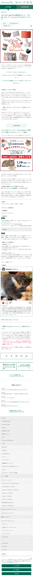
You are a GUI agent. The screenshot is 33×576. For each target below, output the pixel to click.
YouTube (4, 546)
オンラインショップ (6, 480)
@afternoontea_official (25, 225)
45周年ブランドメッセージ (9, 527)
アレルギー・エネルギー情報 (9, 472)
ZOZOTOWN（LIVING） (8, 486)
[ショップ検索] (26, 2)
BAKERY (4, 450)
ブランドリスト (6, 533)
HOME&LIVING (6, 421)
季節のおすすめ (6, 431)
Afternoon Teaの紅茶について (10, 466)
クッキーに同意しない (16, 569)
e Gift (4, 469)
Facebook (5, 537)
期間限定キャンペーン (8, 463)
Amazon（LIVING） (7, 493)
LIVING (3, 418)
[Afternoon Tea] (7, 2)
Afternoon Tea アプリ (7, 513)
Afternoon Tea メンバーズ (8, 509)
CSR (3, 443)
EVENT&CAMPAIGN (7, 440)
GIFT (3, 437)
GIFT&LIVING (6, 424)
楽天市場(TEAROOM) (8, 502)
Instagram (5, 543)
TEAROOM (4, 447)
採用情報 (3, 554)
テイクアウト (5, 460)
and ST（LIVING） (7, 499)
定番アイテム (5, 434)
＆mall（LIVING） (7, 496)
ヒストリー (5, 524)
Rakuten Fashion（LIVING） (10, 490)
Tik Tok (4, 549)
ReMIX (4, 427)
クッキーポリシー (9, 562)
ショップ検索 (4, 476)
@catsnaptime (18, 224)
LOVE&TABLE (6, 453)
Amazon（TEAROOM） (8, 505)
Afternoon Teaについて (8, 520)
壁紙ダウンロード (6, 517)
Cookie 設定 (16, 573)
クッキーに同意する (16, 565)
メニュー (4, 457)
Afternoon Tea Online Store (10, 483)
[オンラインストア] (18, 2)
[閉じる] (31, 559)
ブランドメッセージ (7, 530)
